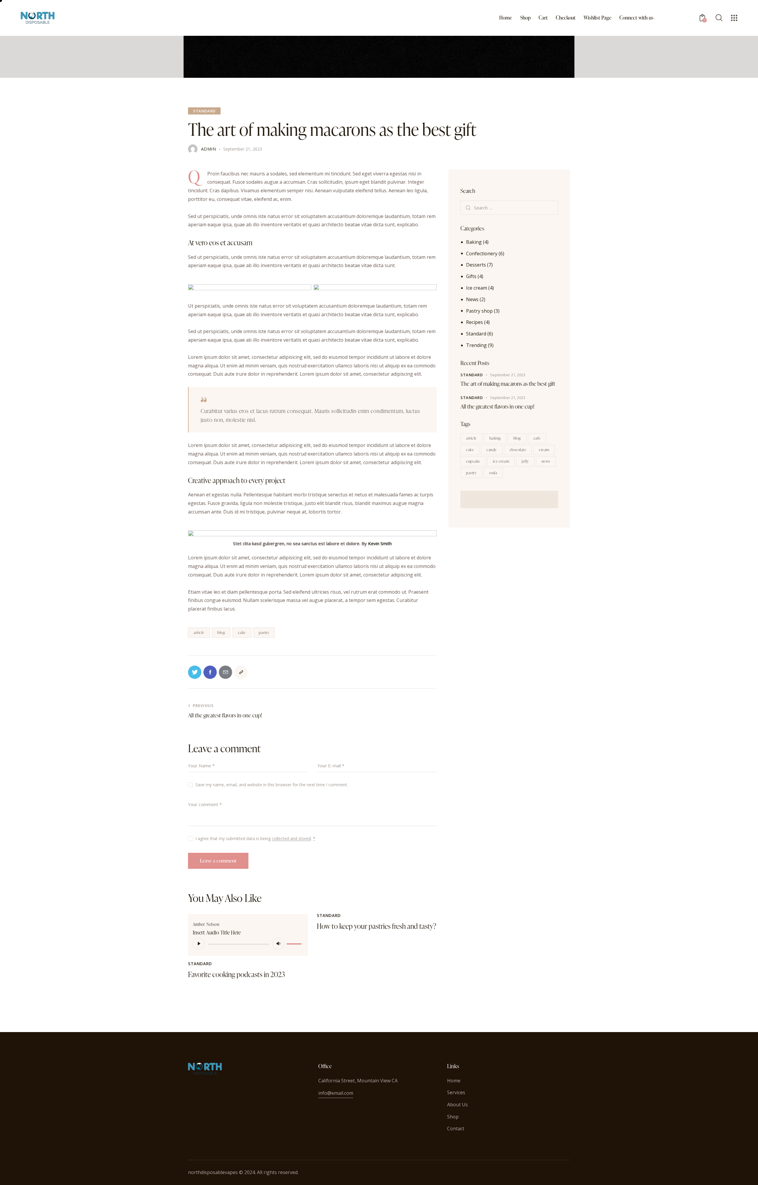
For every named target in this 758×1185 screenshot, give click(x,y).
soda (493, 472)
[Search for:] (509, 207)
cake (242, 632)
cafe (537, 437)
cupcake (473, 461)
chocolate (518, 449)
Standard (204, 111)
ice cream (501, 461)
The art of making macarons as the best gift (507, 384)
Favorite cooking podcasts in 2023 (236, 974)
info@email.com (335, 1093)
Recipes (474, 322)
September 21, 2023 (507, 374)
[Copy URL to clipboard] (241, 672)
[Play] (199, 944)
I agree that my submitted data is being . (255, 838)
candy (491, 449)
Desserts (476, 264)
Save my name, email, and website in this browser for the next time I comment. (271, 784)
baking (495, 437)
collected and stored (291, 839)
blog (221, 632)
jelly (525, 461)
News (472, 299)
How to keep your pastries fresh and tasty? (376, 926)
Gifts (471, 276)
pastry (264, 632)
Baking (474, 242)
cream (544, 449)
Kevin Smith (380, 543)
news (546, 461)
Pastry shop (479, 310)
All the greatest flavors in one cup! (497, 406)
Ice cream (476, 288)
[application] (248, 943)
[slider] (295, 943)
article (199, 632)
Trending (476, 345)
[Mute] (278, 944)
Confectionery (481, 253)
